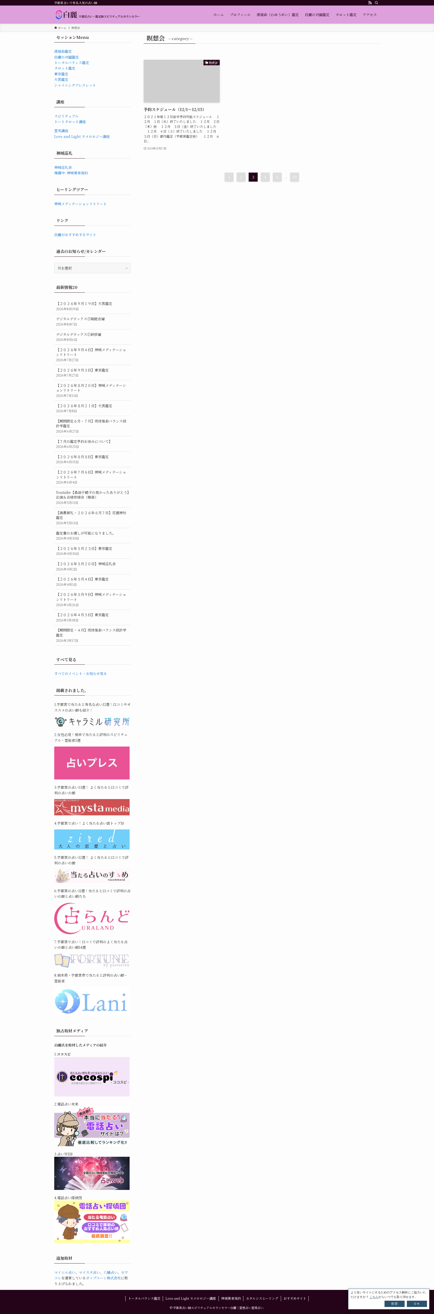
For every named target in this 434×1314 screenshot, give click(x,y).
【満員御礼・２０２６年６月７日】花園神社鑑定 (91, 517)
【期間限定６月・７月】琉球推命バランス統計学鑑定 (91, 426)
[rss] (370, 3)
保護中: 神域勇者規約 (71, 172)
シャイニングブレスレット (75, 85)
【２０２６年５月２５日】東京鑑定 (84, 551)
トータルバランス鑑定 (71, 62)
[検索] (376, 3)
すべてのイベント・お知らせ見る (80, 673)
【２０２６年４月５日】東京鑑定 (82, 617)
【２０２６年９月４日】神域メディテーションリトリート (91, 354)
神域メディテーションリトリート (80, 203)
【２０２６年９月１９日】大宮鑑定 (84, 306)
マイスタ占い (89, 1272)
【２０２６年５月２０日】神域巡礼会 (86, 566)
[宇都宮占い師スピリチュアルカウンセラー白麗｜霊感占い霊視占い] (97, 15)
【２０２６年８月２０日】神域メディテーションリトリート (91, 390)
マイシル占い (64, 1272)
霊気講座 (61, 130)
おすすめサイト (295, 1298)
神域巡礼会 (63, 167)
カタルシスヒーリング (262, 1298)
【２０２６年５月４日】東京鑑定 (82, 581)
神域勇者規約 (231, 1298)
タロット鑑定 (64, 68)
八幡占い (110, 1272)
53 (295, 177)
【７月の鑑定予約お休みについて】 (84, 444)
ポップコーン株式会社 (103, 1277)
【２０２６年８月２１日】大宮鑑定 (84, 408)
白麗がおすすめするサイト (75, 234)
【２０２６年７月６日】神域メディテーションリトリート (91, 477)
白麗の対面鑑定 (66, 57)
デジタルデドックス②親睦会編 (80, 321)
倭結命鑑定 (63, 51)
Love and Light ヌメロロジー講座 (82, 136)
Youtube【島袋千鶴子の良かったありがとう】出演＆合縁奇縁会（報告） (92, 497)
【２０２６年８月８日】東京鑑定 (82, 459)
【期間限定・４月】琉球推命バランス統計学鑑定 (91, 635)
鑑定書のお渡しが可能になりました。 (86, 536)
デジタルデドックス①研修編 (78, 337)
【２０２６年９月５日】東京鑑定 (82, 372)
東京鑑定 (61, 73)
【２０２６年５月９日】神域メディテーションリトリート (91, 599)
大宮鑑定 (61, 79)
